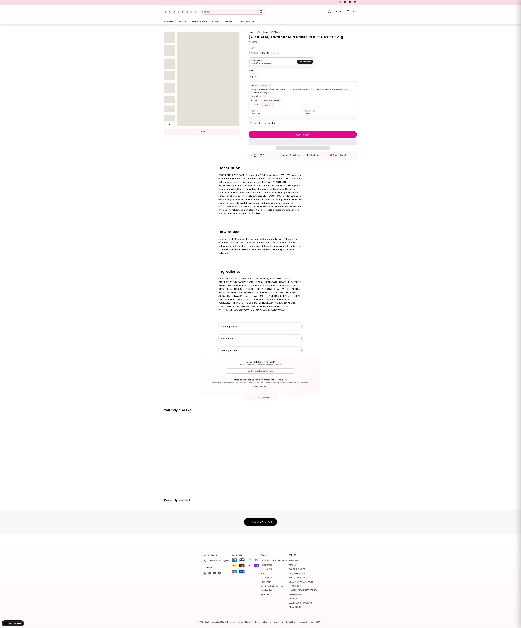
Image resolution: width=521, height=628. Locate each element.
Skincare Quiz (266, 565)
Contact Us (315, 622)
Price (251, 47)
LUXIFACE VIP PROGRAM (300, 603)
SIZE (251, 70)
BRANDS (216, 21)
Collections (262, 32)
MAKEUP (182, 21)
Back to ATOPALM (262, 521)
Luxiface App (266, 577)
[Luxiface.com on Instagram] (205, 573)
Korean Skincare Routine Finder (273, 560)
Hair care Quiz (266, 569)
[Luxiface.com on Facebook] (209, 573)
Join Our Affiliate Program (271, 586)
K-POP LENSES (295, 594)
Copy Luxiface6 (305, 62)
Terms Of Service (245, 622)
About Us (304, 622)
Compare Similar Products (262, 371)
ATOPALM (276, 32)
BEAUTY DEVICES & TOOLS (301, 582)
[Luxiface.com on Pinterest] (219, 573)
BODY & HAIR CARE (298, 577)
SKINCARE (168, 21)
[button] (303, 142)
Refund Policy (228, 338)
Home (251, 32)
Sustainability (266, 590)
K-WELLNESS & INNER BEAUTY (303, 590)
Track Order (265, 582)
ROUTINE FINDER (297, 569)
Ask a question (229, 350)
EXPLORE (229, 21)
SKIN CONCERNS (199, 21)
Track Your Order (247, 21)
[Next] (169, 123)
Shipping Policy (229, 326)
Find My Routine (260, 386)
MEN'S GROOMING (297, 573)
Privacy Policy (261, 622)
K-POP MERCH (295, 586)
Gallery (202, 131)
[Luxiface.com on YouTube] (214, 573)
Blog (262, 573)
